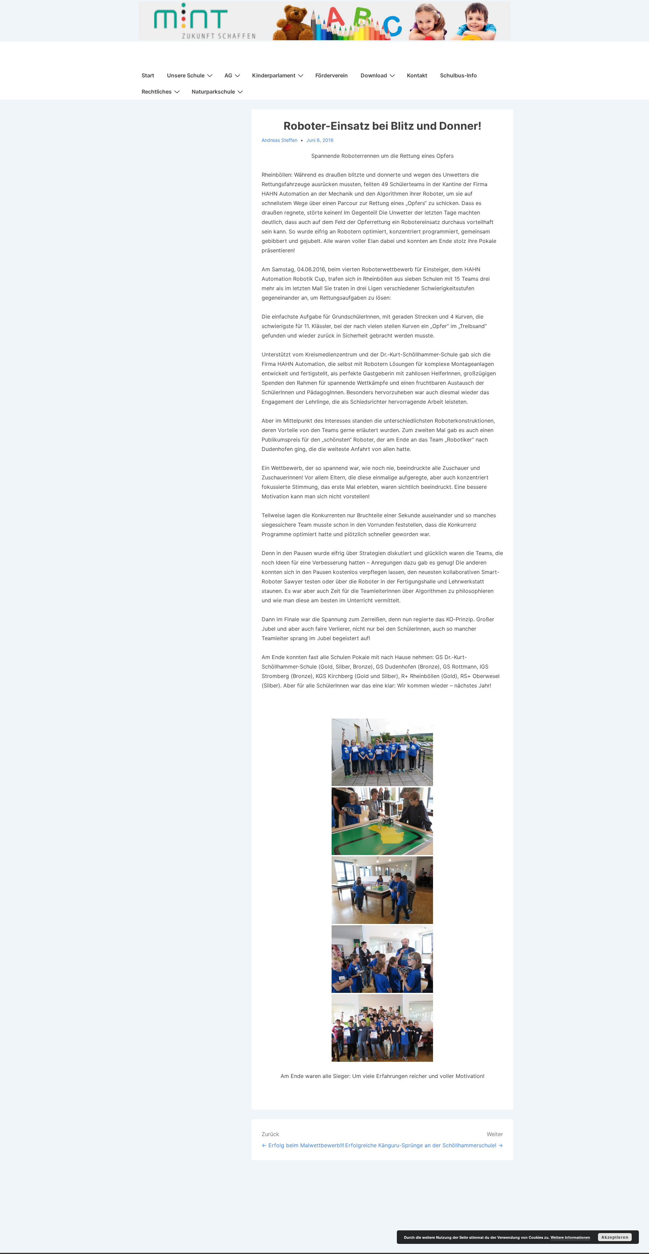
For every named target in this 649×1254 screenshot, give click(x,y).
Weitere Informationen (570, 1237)
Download (374, 75)
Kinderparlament (273, 75)
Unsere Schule (186, 75)
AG (228, 75)
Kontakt (417, 75)
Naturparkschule (213, 91)
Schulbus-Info (458, 75)
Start (148, 75)
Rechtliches (157, 91)
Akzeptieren (614, 1237)
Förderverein (331, 75)
